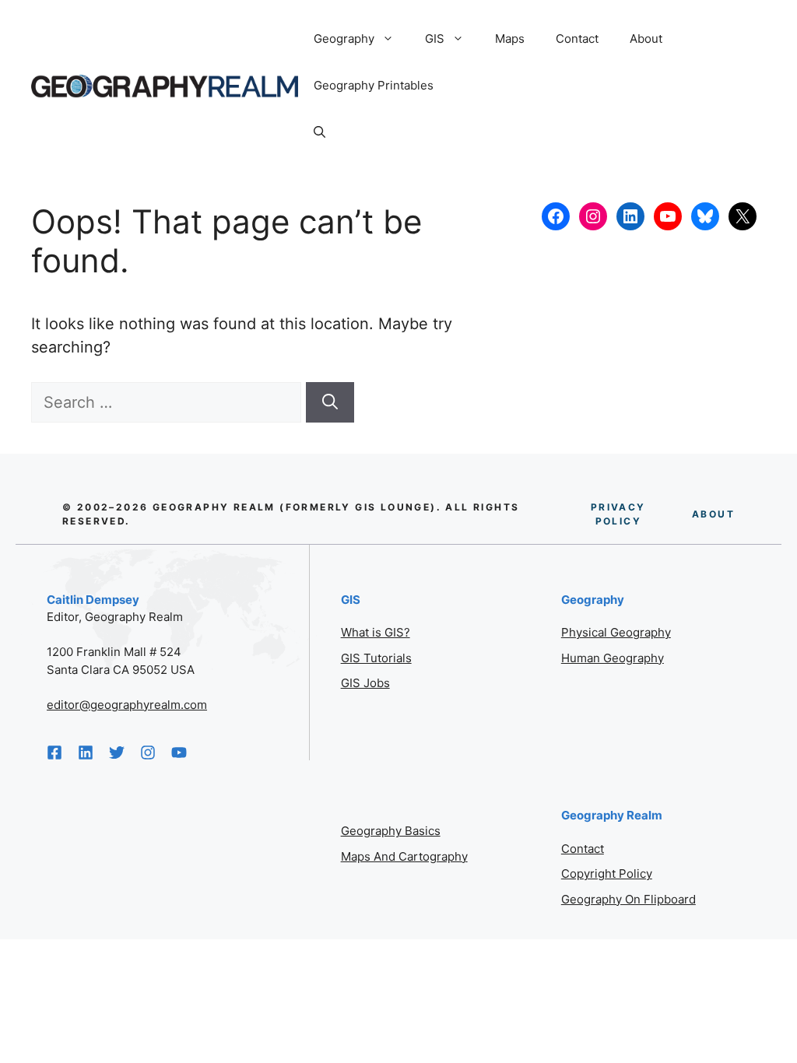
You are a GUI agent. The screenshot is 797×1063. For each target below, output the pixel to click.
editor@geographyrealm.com (127, 704)
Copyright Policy (606, 873)
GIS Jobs (365, 682)
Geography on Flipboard (628, 899)
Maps (510, 38)
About (646, 38)
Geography (344, 38)
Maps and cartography (404, 856)
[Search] (330, 402)
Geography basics (391, 830)
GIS (434, 38)
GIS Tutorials (376, 658)
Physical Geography (616, 632)
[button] (319, 132)
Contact (577, 38)
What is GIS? (375, 632)
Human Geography (612, 658)
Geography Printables (374, 85)
